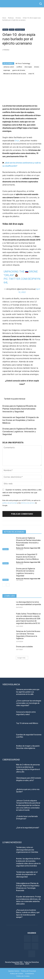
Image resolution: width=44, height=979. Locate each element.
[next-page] (7, 584)
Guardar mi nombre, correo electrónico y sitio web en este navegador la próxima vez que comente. (21, 492)
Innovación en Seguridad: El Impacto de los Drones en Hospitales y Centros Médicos (20, 420)
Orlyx (17, 140)
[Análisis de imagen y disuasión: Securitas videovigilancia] (8, 749)
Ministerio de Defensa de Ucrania (14, 73)
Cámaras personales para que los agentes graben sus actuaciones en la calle (27, 691)
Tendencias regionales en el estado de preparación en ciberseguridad (27, 874)
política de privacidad (9, 503)
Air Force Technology (23, 63)
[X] (10, 56)
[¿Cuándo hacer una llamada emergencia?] (8, 819)
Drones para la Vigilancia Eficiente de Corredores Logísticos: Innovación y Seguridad (19, 431)
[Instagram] (31, 954)
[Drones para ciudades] (8, 649)
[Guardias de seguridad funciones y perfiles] (8, 738)
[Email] (27, 56)
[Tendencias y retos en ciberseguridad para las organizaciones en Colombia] (8, 850)
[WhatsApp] (21, 56)
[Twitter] (35, 938)
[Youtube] (35, 946)
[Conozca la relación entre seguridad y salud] (8, 715)
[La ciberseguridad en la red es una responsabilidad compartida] (8, 605)
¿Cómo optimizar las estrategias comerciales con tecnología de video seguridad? (28, 703)
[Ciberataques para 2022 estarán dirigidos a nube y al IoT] (8, 781)
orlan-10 (31, 73)
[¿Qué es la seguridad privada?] (8, 831)
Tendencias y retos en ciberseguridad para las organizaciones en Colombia (27, 849)
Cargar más (21, 658)
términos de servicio (28, 503)
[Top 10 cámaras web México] (8, 726)
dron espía (28, 67)
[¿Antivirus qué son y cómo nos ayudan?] (8, 792)
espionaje (6, 70)
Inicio (4, 18)
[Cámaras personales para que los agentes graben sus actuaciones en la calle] (8, 692)
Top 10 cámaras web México (27, 723)
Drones (18, 18)
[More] (33, 56)
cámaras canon (8, 67)
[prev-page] (4, 584)
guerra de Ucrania (18, 70)
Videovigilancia (20, 29)
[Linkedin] (16, 56)
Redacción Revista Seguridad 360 (28, 548)
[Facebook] (4, 56)
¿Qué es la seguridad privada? (27, 828)
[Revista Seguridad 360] (22, 3)
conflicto (19, 67)
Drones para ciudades (24, 647)
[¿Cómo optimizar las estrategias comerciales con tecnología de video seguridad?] (8, 704)
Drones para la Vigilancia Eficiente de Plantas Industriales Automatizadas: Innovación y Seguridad (19, 409)
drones (36, 67)
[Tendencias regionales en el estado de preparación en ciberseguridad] (8, 875)
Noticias (11, 18)
